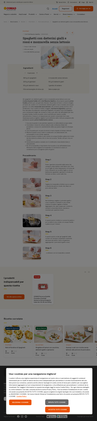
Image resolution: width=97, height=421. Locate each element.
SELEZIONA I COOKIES (20, 402)
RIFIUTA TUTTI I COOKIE (56, 402)
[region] (49, 391)
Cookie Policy (21, 396)
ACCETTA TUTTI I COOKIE (57, 410)
